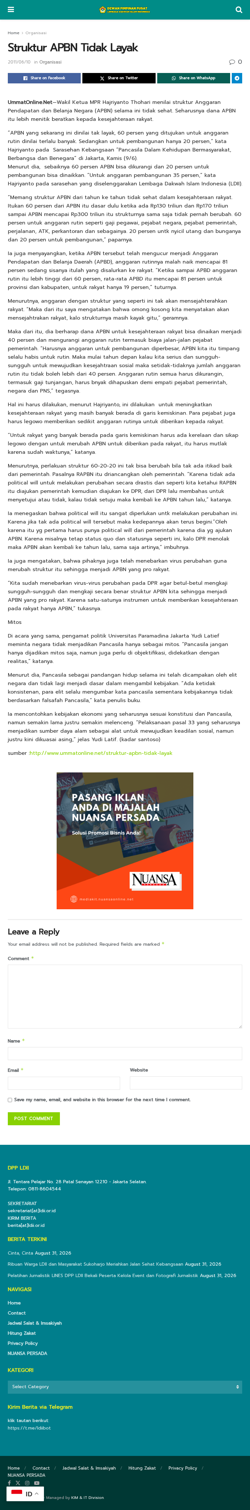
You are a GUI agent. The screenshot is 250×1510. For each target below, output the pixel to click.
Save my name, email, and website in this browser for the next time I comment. (102, 1099)
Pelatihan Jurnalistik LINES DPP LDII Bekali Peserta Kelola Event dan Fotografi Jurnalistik (103, 1275)
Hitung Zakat (22, 1333)
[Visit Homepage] (124, 10)
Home (14, 33)
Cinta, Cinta (20, 1253)
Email (16, 1070)
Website (139, 1070)
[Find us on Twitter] (18, 1483)
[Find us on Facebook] (9, 1483)
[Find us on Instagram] (27, 1483)
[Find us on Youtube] (36, 1483)
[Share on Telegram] (237, 78)
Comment (21, 958)
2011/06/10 (19, 62)
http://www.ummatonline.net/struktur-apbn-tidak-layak (101, 753)
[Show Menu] (11, 10)
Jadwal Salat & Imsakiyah (35, 1323)
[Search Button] (239, 10)
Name (16, 1041)
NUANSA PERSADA (27, 1353)
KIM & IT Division (87, 1498)
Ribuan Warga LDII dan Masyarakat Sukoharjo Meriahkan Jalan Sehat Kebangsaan (95, 1264)
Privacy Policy (23, 1343)
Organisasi (36, 33)
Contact (17, 1313)
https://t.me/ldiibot (29, 1428)
